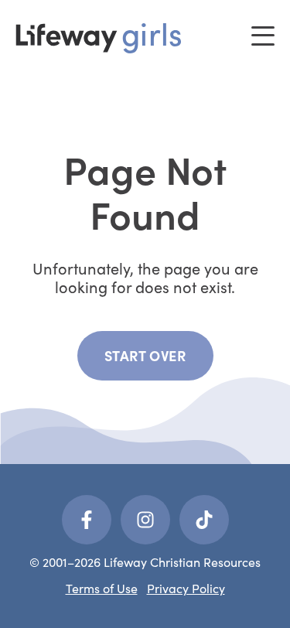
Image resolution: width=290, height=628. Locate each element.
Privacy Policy (186, 588)
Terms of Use (102, 588)
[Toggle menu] (263, 36)
